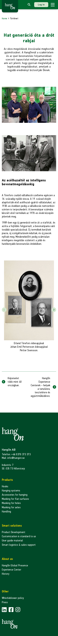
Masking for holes (11, 503)
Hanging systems (11, 490)
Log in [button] (41, 4)
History (5, 574)
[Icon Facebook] (11, 610)
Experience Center (11, 569)
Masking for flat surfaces (15, 499)
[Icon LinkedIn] (4, 610)
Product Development (13, 532)
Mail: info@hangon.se (13, 458)
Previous (4, 309)
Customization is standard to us (19, 536)
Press (5, 602)
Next (54, 309)
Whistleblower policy (13, 598)
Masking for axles (11, 507)
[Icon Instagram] (17, 610)
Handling (6, 511)
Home (4, 18)
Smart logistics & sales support (19, 545)
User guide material (12, 540)
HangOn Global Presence (15, 565)
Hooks (5, 486)
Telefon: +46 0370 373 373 (16, 454)
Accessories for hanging (14, 495)
